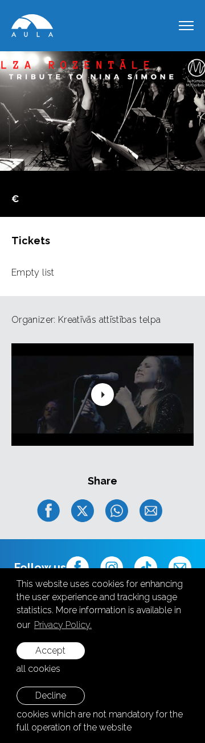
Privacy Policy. (63, 624)
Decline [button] (50, 695)
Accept (50, 650)
